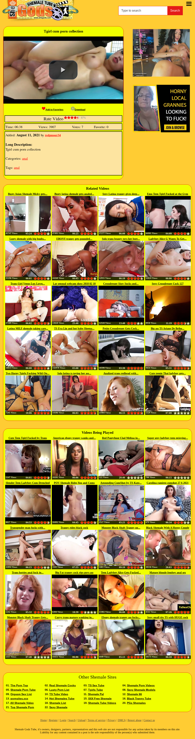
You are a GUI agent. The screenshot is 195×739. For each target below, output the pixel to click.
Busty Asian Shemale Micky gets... (27, 194)
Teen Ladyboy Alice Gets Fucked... (121, 572)
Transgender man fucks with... (27, 527)
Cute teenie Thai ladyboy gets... (167, 373)
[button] (63, 69)
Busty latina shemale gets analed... (74, 194)
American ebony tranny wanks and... (74, 438)
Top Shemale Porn (22, 707)
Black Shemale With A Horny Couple (167, 527)
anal (25, 158)
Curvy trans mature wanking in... (74, 617)
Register (53, 720)
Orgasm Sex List (21, 694)
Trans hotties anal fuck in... (28, 572)
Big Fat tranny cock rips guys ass (74, 572)
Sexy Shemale (58, 707)
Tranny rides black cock (74, 527)
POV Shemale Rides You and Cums (74, 482)
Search (175, 10)
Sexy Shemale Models (141, 689)
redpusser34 (53, 135)
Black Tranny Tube (139, 698)
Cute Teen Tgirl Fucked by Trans (28, 438)
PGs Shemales (136, 702)
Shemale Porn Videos (141, 685)
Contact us (149, 720)
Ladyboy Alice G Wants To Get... (168, 238)
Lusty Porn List (59, 689)
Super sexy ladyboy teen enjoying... (167, 438)
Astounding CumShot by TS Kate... (121, 482)
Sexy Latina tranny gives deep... (120, 194)
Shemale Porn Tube (23, 689)
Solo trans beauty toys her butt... (121, 238)
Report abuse (134, 720)
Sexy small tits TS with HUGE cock (167, 617)
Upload (82, 720)
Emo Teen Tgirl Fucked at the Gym (167, 194)
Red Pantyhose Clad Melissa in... (121, 438)
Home (43, 720)
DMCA (121, 720)
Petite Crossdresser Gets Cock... (121, 328)
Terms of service (96, 720)
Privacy (112, 720)
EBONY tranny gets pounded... (74, 238)
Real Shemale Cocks (62, 685)
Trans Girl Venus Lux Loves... (27, 283)
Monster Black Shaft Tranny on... (120, 527)
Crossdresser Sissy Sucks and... (121, 283)
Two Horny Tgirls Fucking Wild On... (28, 373)
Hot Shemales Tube (61, 698)
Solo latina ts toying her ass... (74, 373)
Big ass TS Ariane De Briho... (167, 328)
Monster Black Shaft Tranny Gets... (27, 617)
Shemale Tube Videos (102, 702)
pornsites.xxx (19, 698)
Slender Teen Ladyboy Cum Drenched (28, 482)
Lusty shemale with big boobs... (28, 238)
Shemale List (57, 702)
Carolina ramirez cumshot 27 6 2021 (168, 482)
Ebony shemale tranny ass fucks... (121, 617)
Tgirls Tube (95, 689)
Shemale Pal (96, 694)
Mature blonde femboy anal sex (167, 572)
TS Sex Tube (96, 685)
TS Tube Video (58, 694)
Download (80, 109)
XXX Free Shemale (100, 698)
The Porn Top (19, 685)
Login (63, 720)
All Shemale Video (22, 702)
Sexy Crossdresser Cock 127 (168, 283)
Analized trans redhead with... (120, 373)
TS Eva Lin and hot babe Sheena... (74, 328)
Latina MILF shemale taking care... (27, 328)
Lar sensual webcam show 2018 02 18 (74, 283)
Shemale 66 (134, 694)
